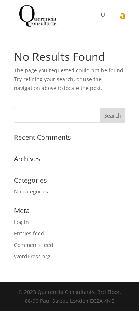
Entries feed (29, 233)
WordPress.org (32, 256)
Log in (21, 221)
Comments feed (33, 244)
